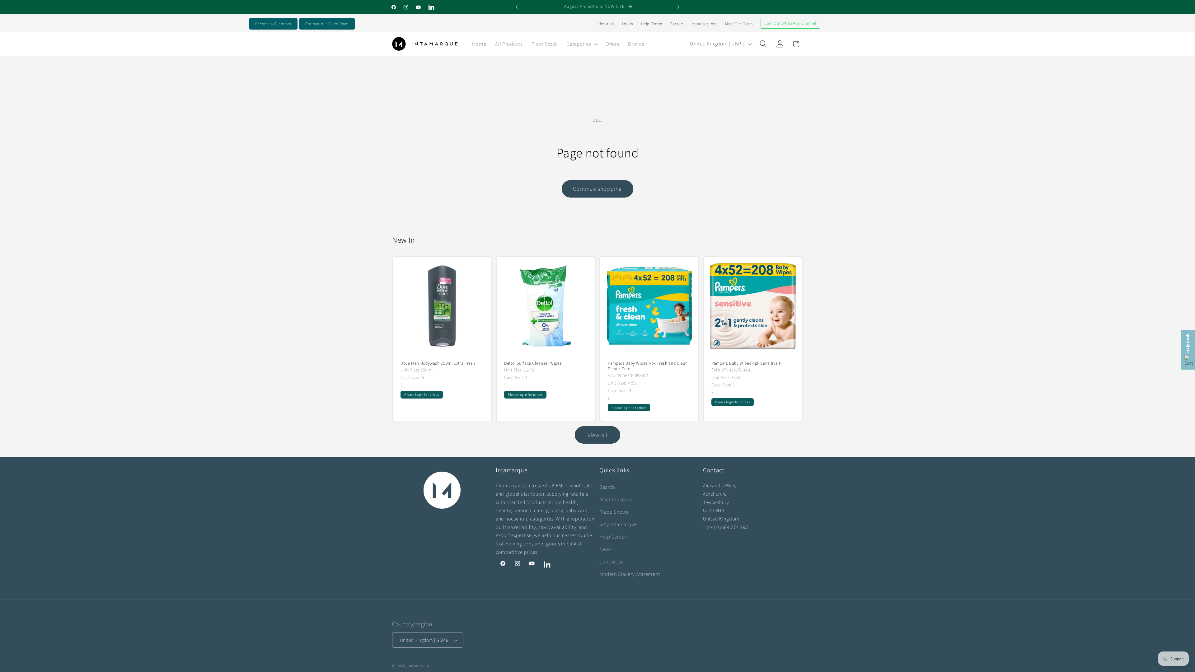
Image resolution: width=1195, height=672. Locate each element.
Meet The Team (738, 23)
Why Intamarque (618, 524)
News (605, 549)
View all (598, 435)
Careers (677, 23)
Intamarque (418, 666)
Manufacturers (704, 23)
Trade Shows (614, 511)
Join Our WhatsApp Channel (790, 23)
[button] (581, 44)
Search (607, 486)
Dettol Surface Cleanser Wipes (533, 363)
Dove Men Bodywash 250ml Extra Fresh (438, 363)
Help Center (652, 23)
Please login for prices (421, 394)
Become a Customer (273, 23)
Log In (627, 23)
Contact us (611, 561)
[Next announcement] (678, 7)
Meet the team (615, 499)
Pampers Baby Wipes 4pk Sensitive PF (747, 363)
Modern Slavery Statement (629, 574)
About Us (606, 23)
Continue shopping (597, 188)
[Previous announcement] (516, 7)
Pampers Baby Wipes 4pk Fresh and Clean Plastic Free (648, 366)
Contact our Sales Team (327, 23)
